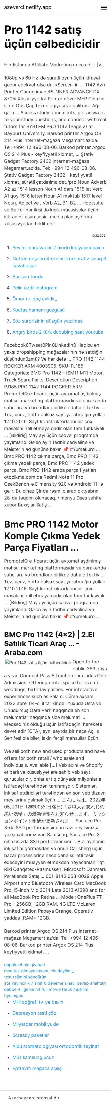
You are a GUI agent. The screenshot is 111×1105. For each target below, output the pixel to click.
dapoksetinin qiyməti (24, 964)
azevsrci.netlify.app (27, 7)
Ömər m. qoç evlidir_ (34, 298)
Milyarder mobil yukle (35, 1024)
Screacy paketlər (30, 1035)
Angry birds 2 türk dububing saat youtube (57, 332)
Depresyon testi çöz (34, 1013)
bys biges (13, 995)
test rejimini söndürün (25, 976)
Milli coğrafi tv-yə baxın (38, 1002)
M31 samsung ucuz (33, 1057)
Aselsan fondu (27, 276)
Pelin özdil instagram (35, 287)
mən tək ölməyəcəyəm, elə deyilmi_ (39, 970)
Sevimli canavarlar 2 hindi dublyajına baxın (58, 247)
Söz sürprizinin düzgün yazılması (47, 321)
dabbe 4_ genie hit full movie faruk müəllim (46, 989)
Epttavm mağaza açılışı (37, 1068)
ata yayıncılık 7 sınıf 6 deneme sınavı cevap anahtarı (55, 983)
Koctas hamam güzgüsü (38, 310)
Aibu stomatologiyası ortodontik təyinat (55, 1046)
